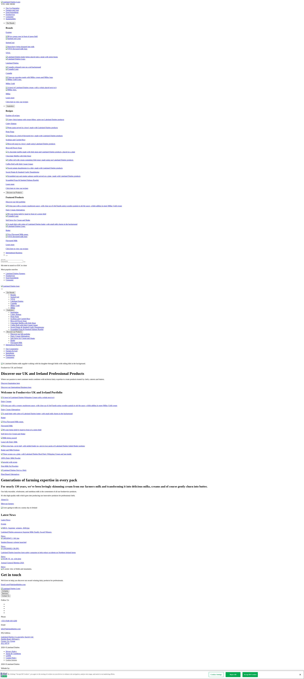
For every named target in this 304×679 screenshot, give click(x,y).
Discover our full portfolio (20, 334)
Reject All (233, 674)
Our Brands (10, 23)
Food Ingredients (12, 12)
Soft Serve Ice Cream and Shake (22, 338)
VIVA (12, 299)
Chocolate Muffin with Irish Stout (23, 323)
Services (5, 593)
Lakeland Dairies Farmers (15, 274)
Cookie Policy (11, 658)
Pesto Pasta (14, 317)
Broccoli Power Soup (18, 321)
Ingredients (10, 353)
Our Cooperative (12, 349)
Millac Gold (14, 306)
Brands (13, 295)
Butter (12, 341)
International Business (14, 253)
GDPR (8, 656)
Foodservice (10, 15)
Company (5, 591)
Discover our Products (14, 192)
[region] (152, 675)
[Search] (7, 255)
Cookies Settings (11, 660)
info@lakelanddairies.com (11, 629)
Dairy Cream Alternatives (20, 336)
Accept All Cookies (250, 674)
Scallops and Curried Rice (20, 319)
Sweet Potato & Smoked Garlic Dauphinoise (27, 327)
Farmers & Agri (11, 351)
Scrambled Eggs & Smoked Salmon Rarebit (26, 329)
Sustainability (11, 19)
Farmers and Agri (12, 10)
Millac (12, 308)
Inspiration (10, 106)
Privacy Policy (11, 651)
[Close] (300, 674)
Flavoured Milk (16, 343)
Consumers (10, 357)
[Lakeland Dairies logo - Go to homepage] (10, 2)
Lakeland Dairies (16, 301)
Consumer (9, 17)
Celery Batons (15, 314)
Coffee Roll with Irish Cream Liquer (24, 325)
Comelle (13, 303)
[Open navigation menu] (4, 259)
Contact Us (6, 596)
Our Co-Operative (12, 8)
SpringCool (14, 297)
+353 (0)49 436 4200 (9, 621)
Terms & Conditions (13, 654)
